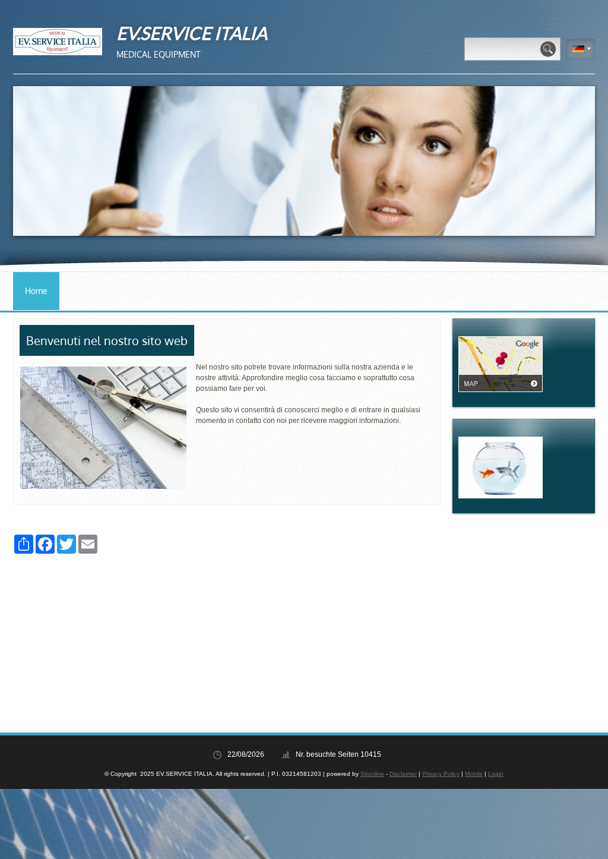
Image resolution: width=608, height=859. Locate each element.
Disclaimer (403, 773)
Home (36, 291)
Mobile (474, 773)
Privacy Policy (441, 773)
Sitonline (372, 773)
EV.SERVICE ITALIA (191, 32)
